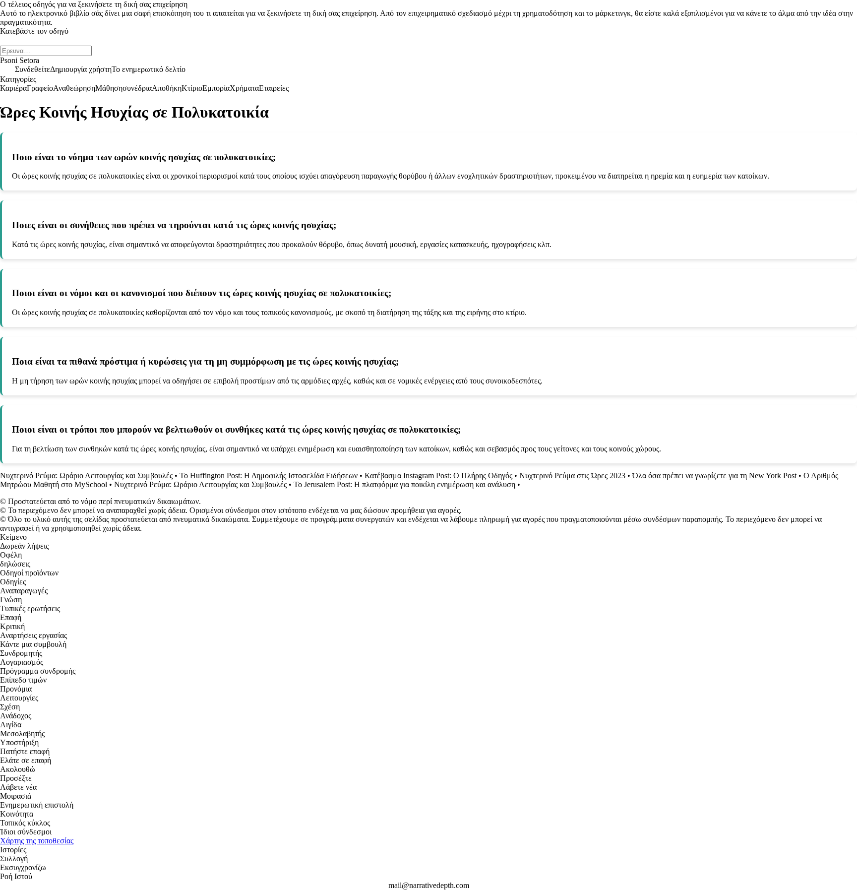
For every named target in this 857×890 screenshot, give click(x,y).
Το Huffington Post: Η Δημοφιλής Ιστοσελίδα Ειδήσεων (270, 475)
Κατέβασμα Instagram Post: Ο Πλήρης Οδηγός (438, 475)
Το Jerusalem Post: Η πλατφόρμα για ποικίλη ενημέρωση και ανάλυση (404, 484)
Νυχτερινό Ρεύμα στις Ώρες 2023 (572, 475)
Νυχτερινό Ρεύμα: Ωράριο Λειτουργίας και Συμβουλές (86, 475)
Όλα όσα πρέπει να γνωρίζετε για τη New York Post (714, 475)
